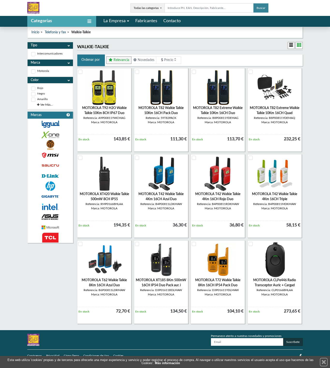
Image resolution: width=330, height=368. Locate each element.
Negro (41, 93)
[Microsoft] (50, 227)
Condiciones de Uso (96, 355)
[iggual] (50, 124)
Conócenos (34, 355)
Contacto (172, 21)
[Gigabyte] (50, 196)
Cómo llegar (71, 355)
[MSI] (50, 155)
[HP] (50, 186)
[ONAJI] (50, 145)
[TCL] (50, 237)
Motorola (43, 70)
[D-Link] (50, 176)
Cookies (118, 355)
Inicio (35, 32)
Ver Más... (46, 104)
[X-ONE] (50, 134)
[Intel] (50, 207)
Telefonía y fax (55, 32)
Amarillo (42, 99)
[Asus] (50, 217)
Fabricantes (146, 21)
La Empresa (114, 21)
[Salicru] (50, 165)
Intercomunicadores (50, 53)
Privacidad (52, 355)
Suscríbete (293, 342)
